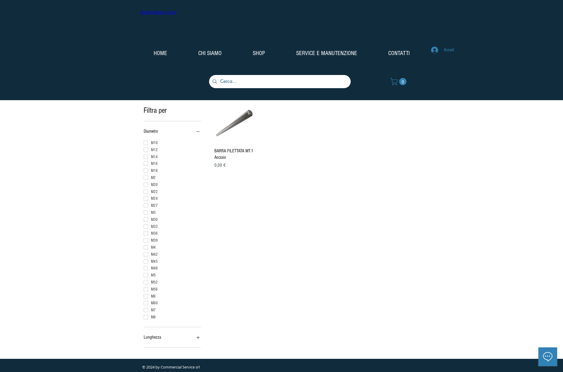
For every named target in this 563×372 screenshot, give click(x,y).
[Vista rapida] (234, 123)
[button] (399, 81)
